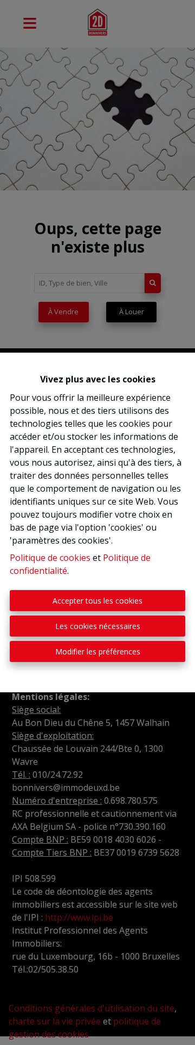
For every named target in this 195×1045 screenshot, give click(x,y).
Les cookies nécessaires (97, 626)
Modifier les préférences (97, 651)
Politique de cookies (50, 558)
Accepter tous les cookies (97, 601)
